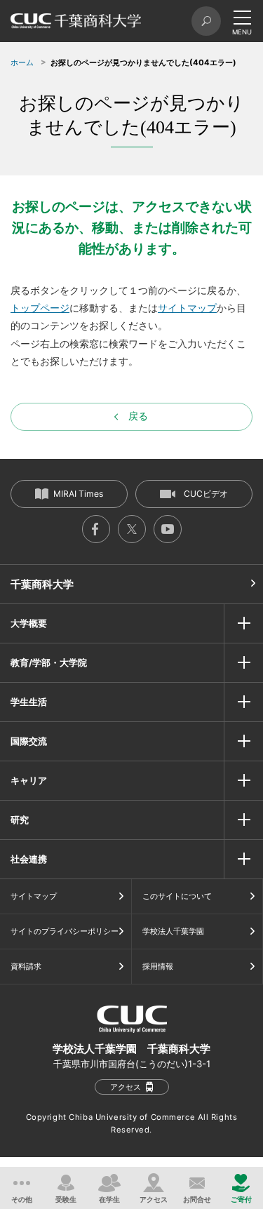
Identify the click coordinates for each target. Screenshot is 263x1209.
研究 (20, 819)
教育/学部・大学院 (49, 662)
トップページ (40, 308)
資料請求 (26, 966)
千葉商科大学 (42, 584)
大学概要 (29, 623)
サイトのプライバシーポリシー (65, 931)
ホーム (22, 62)
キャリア (29, 780)
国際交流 (29, 741)
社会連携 (29, 858)
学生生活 (29, 701)
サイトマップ (187, 308)
